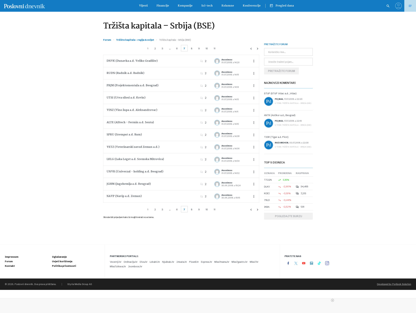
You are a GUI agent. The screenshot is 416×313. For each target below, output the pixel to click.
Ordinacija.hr (130, 261)
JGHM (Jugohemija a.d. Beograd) (129, 184)
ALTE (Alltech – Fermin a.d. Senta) (130, 122)
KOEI (267, 193)
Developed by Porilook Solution (394, 284)
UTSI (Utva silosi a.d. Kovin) (126, 98)
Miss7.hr (254, 261)
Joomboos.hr (135, 266)
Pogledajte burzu (288, 216)
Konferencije (252, 6)
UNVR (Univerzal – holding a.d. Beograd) (135, 171)
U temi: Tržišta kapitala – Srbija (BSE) (293, 103)
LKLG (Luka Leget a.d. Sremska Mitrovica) (135, 159)
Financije (162, 6)
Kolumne (227, 6)
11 (214, 48)
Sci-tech (207, 6)
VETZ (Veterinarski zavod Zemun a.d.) (133, 147)
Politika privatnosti (64, 265)
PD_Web (279, 99)
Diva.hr (143, 261)
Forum (107, 39)
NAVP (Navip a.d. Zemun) (124, 196)
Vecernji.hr (115, 261)
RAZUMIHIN (281, 142)
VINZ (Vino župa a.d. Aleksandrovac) (132, 110)
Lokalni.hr (155, 261)
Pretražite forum (281, 71)
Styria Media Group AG (79, 284)
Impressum (11, 256)
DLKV (267, 186)
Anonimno (226, 59)
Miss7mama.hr (221, 261)
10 (207, 48)
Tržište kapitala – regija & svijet (135, 39)
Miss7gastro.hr (239, 261)
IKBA (266, 206)
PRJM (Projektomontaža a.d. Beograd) (132, 85)
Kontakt (10, 265)
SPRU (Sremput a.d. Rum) (124, 134)
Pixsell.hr (194, 261)
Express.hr (206, 261)
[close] (332, 300)
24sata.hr (181, 261)
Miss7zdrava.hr (118, 266)
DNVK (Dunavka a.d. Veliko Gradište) (132, 61)
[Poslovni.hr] (24, 6)
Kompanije (185, 6)
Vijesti (143, 6)
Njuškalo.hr (168, 261)
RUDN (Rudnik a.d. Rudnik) (125, 73)
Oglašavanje (59, 256)
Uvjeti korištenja (62, 261)
